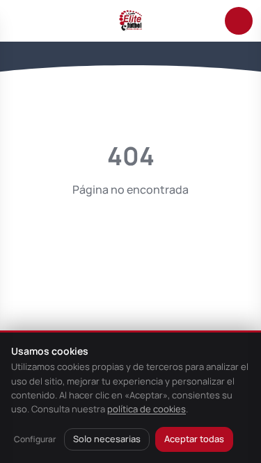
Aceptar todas (194, 438)
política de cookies (146, 409)
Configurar (35, 439)
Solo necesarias (107, 438)
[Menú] (22, 21)
